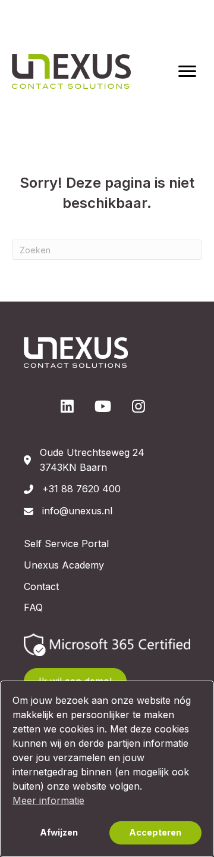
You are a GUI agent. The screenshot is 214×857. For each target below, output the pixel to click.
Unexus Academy (64, 565)
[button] (67, 406)
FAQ (33, 607)
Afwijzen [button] (59, 832)
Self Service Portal (66, 543)
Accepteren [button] (155, 832)
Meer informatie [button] (48, 800)
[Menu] (187, 71)
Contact (41, 586)
